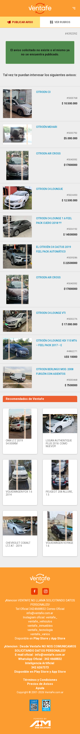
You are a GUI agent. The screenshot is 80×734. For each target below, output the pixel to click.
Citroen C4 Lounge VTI (51, 312)
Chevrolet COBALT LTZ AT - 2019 (18, 544)
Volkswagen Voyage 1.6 (59, 544)
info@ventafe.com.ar (39, 613)
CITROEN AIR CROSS (48, 153)
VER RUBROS (62, 22)
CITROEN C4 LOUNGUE (49, 188)
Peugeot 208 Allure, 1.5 (59, 493)
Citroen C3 (43, 92)
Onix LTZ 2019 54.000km (14, 442)
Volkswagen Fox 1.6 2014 (19, 493)
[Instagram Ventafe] (45, 591)
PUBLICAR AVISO (22, 22)
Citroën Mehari (46, 126)
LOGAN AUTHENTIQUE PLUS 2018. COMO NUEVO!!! (59, 443)
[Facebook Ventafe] (34, 591)
